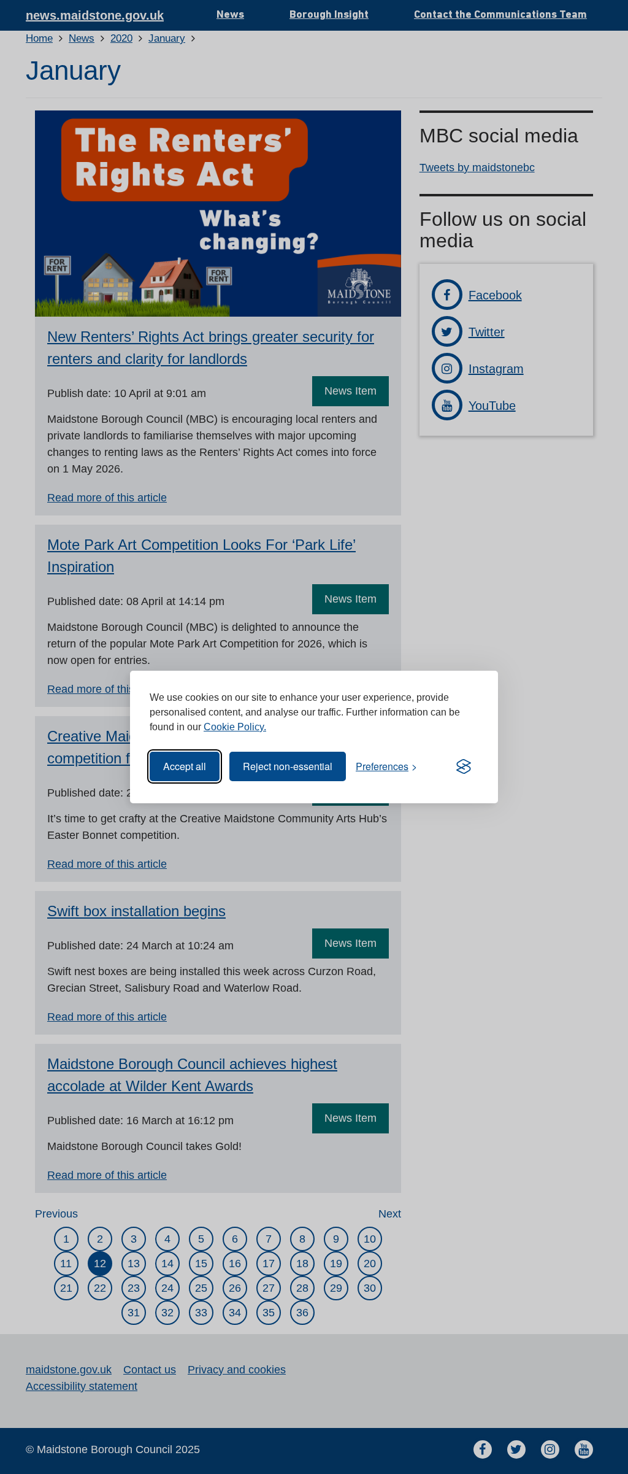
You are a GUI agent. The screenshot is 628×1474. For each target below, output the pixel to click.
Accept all (184, 766)
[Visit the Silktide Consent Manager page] (463, 766)
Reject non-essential (287, 766)
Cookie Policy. (235, 727)
